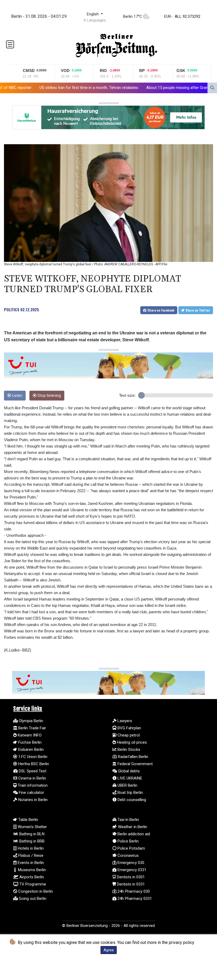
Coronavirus (127, 855)
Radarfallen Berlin (132, 756)
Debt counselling (131, 799)
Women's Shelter (32, 826)
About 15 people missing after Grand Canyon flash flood (148, 87)
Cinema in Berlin (31, 778)
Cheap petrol (128, 735)
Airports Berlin (31, 877)
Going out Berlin (32, 898)
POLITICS (11, 309)
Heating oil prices (131, 742)
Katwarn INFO (29, 735)
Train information (32, 785)
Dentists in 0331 (130, 884)
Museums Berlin (31, 869)
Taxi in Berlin (127, 819)
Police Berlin (127, 841)
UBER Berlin (126, 785)
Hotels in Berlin (30, 848)
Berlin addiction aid (133, 834)
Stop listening (49, 395)
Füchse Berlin (29, 742)
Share (160, 310)
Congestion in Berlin (35, 891)
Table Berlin (27, 819)
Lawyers (124, 720)
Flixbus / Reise (30, 855)
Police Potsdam (130, 848)
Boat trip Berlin (129, 792)
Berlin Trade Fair (31, 728)
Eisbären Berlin (30, 749)
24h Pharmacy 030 (133, 891)
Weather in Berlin (132, 826)
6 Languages (95, 20)
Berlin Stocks (128, 749)
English (93, 14)
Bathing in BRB (31, 841)
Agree (108, 950)
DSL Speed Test (32, 771)
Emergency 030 (130, 862)
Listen (16, 395)
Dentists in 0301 (130, 877)
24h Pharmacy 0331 (134, 898)
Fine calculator (31, 792)
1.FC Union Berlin (32, 756)
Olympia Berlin (30, 720)
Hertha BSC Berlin (33, 763)
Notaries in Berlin (32, 799)
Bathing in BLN (31, 834)
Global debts (128, 771)
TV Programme (32, 884)
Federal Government (134, 763)
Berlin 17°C (132, 16)
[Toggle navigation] (10, 44)
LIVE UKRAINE (129, 778)
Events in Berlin (30, 862)
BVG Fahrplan (128, 728)
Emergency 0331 (131, 869)
